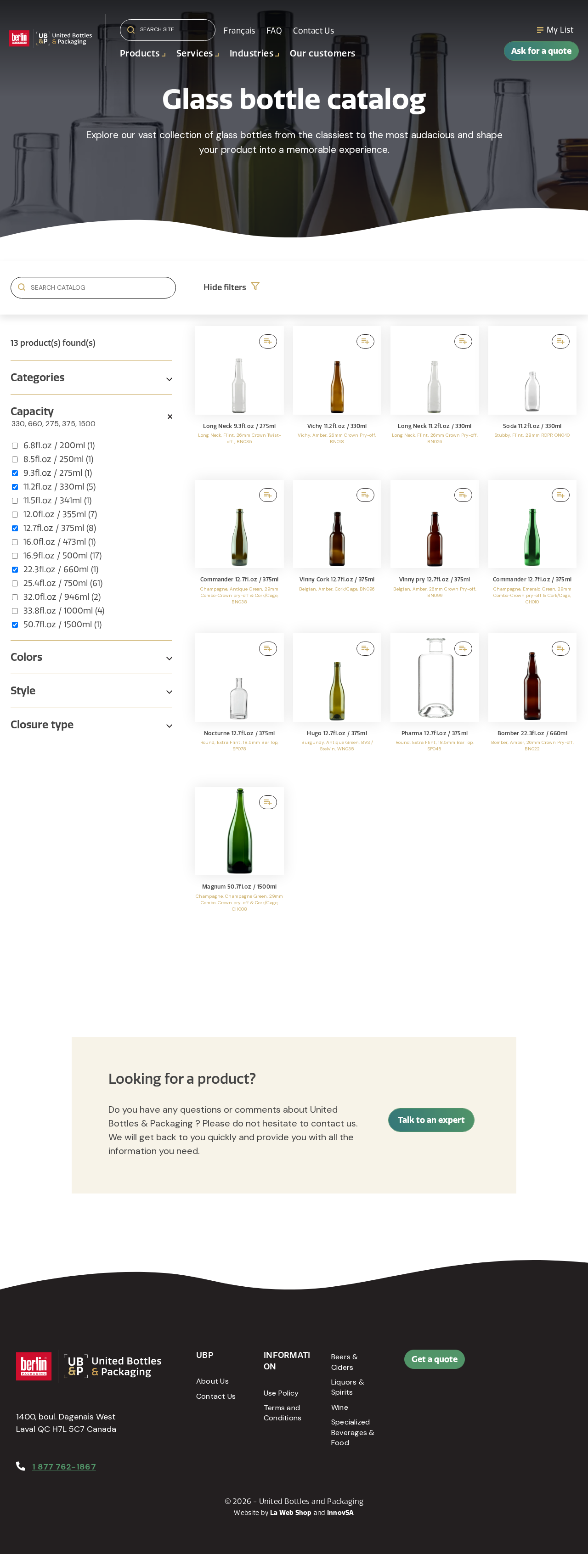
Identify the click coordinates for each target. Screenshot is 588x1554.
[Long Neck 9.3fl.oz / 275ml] (239, 398)
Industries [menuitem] (252, 53)
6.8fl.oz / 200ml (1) (59, 445)
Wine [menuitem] (339, 1407)
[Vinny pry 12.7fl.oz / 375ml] (435, 552)
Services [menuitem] (194, 53)
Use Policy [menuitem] (281, 1393)
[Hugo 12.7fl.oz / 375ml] (337, 706)
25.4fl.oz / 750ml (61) (62, 583)
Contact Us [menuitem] (313, 30)
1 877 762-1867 (64, 1466)
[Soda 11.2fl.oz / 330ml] (533, 398)
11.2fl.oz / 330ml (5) (59, 487)
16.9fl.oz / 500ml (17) (62, 556)
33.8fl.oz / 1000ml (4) (63, 611)
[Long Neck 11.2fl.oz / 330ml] (435, 398)
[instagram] (533, 1386)
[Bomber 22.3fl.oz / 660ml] (533, 706)
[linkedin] (553, 1364)
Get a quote (435, 1359)
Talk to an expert (431, 1120)
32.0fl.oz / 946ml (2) (62, 597)
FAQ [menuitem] (274, 30)
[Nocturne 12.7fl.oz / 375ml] (239, 706)
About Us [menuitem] (212, 1381)
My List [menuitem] (560, 29)
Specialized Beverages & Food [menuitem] (353, 1432)
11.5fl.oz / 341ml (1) (57, 500)
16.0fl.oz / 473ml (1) (59, 542)
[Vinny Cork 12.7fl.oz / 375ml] (337, 552)
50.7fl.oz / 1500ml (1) (62, 624)
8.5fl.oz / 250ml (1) (58, 459)
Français (239, 30)
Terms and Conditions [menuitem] (282, 1413)
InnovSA (340, 1513)
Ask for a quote (541, 50)
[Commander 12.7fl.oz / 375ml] (239, 552)
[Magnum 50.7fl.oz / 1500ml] (239, 859)
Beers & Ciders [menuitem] (344, 1362)
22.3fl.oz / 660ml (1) (60, 569)
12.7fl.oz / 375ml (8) (59, 528)
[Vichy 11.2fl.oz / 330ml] (337, 398)
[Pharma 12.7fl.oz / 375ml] (435, 706)
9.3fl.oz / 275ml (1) (57, 473)
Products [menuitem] (140, 53)
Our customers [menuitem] (322, 53)
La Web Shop (291, 1513)
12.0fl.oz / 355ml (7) (60, 514)
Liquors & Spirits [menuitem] (347, 1387)
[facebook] (533, 1364)
